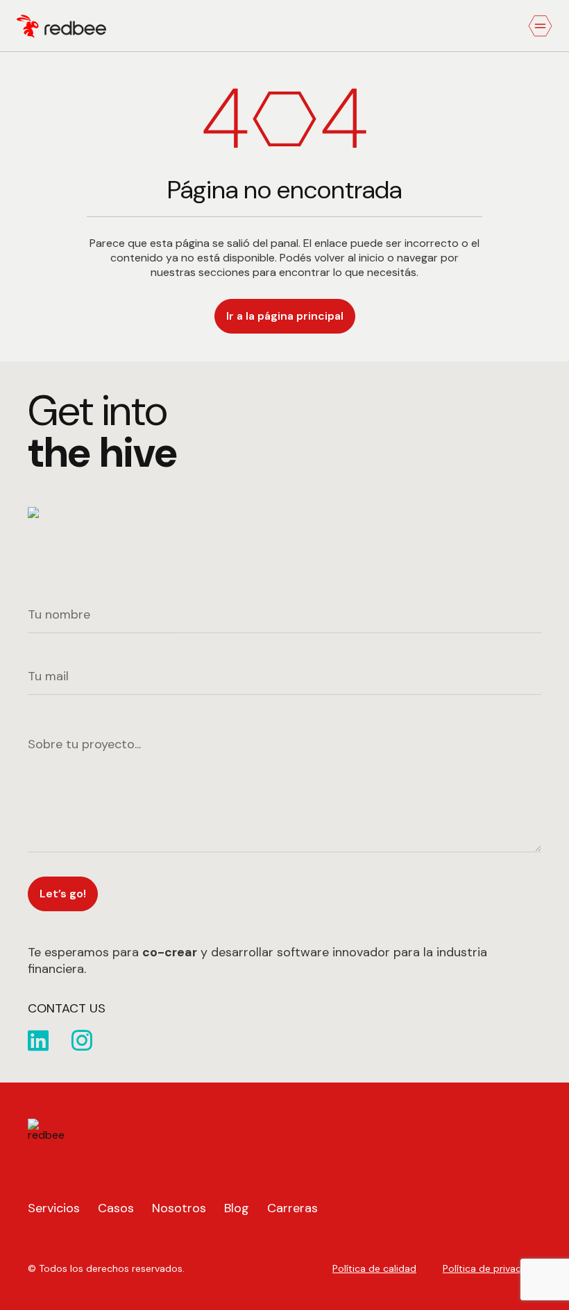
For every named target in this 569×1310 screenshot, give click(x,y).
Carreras (292, 1208)
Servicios (54, 1208)
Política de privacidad (492, 1268)
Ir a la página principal (284, 316)
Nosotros (179, 1208)
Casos (116, 1208)
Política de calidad (374, 1268)
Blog (236, 1208)
